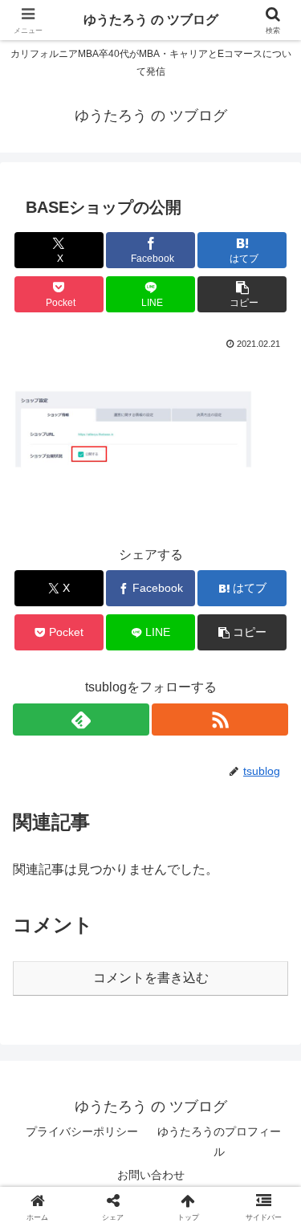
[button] (242, 294)
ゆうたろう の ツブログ (150, 19)
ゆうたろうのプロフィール (219, 1141)
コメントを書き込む (151, 977)
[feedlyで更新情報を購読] (81, 719)
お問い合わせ (151, 1174)
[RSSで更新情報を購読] (220, 719)
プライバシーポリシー (82, 1131)
